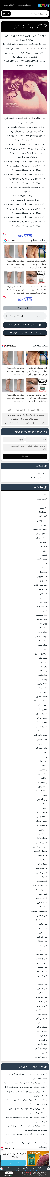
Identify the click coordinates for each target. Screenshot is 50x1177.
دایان (45, 752)
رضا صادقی (42, 774)
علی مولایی (42, 992)
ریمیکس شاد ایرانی (37, 478)
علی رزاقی (43, 950)
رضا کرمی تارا (42, 782)
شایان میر (43, 894)
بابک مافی (42, 645)
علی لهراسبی (42, 984)
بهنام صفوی (42, 662)
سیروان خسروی (40, 851)
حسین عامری (41, 713)
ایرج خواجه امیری (40, 619)
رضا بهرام (43, 765)
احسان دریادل (41, 533)
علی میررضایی (41, 997)
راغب (45, 756)
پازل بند (44, 666)
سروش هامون (41, 825)
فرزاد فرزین (42, 1040)
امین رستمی (42, 610)
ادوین (44, 550)
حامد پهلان (42, 688)
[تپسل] (1, 1168)
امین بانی (43, 598)
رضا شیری (43, 769)
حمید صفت (42, 731)
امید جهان (43, 572)
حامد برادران (42, 684)
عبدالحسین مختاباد (39, 911)
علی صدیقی (42, 962)
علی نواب (43, 1001)
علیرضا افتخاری (41, 1010)
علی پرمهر (43, 932)
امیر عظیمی (42, 589)
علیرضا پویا (42, 1014)
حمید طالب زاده (40, 735)
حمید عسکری (41, 739)
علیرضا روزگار (42, 1018)
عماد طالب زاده (41, 1031)
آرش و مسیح (41, 499)
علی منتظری (42, 988)
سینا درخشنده (41, 859)
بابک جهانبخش (40, 636)
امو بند (44, 563)
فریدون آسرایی (41, 1057)
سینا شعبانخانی (40, 868)
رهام (45, 795)
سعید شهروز (42, 834)
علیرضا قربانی (41, 1027)
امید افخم (43, 568)
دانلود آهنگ (35, 410)
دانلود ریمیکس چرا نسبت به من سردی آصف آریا (25, 1087)
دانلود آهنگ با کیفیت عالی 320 (23, 324)
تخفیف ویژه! (13, 1163)
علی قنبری (43, 980)
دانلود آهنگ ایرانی (14, 415)
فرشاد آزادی (42, 1044)
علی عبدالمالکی (41, 971)
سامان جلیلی (41, 816)
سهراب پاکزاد (42, 838)
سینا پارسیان (41, 855)
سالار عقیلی (42, 812)
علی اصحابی (42, 915)
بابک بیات (42, 632)
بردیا (45, 649)
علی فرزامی (42, 975)
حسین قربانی (41, 718)
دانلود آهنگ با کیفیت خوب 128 (24, 332)
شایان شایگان (41, 889)
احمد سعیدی (41, 537)
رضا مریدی (42, 787)
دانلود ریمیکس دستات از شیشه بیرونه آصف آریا (24, 1083)
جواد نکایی (42, 679)
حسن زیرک (42, 705)
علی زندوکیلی (17, 419)
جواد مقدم (42, 675)
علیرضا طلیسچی (40, 1022)
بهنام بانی (43, 658)
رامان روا (43, 761)
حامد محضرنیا (41, 696)
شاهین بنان (42, 881)
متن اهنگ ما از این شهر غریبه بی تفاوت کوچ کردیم (25, 423)
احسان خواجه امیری (39, 529)
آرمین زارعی (42, 507)
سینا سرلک (42, 864)
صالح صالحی (42, 907)
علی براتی (43, 924)
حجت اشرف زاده (40, 701)
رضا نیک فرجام (41, 791)
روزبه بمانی (42, 804)
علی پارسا (43, 928)
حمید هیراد (42, 744)
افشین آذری (42, 559)
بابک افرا (43, 628)
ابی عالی (43, 525)
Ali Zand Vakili (29, 415)
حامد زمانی (42, 692)
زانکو (45, 808)
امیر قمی (43, 593)
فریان (44, 1053)
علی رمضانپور (41, 954)
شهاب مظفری (41, 898)
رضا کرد (44, 778)
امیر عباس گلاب (40, 585)
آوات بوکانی (42, 520)
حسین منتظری (41, 726)
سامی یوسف (41, 821)
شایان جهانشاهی (40, 885)
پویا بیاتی (43, 671)
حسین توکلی (41, 709)
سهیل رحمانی (41, 842)
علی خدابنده (42, 937)
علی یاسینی (42, 1005)
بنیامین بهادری (41, 653)
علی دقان (43, 945)
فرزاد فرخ (43, 1035)
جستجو (6, 13)
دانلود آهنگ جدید (31, 419)
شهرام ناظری (42, 902)
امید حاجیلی (42, 576)
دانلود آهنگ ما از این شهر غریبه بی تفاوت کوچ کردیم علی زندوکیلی (25, 26)
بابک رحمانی (42, 641)
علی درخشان (42, 941)
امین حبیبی (42, 606)
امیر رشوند (42, 580)
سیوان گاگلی (41, 872)
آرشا (45, 503)
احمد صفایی (42, 546)
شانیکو (44, 877)
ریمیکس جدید (24, 5)
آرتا (45, 495)
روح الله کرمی (41, 799)
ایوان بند (43, 623)
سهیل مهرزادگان (40, 847)
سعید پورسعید (40, 829)
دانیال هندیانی (41, 748)
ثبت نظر (25, 456)
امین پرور (43, 602)
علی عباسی (42, 967)
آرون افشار (42, 512)
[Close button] (48, 1168)
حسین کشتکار (41, 722)
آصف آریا (43, 516)
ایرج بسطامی (41, 615)
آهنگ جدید (9, 5)
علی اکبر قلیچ (41, 919)
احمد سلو (43, 542)
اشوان (44, 555)
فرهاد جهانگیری (40, 1048)
